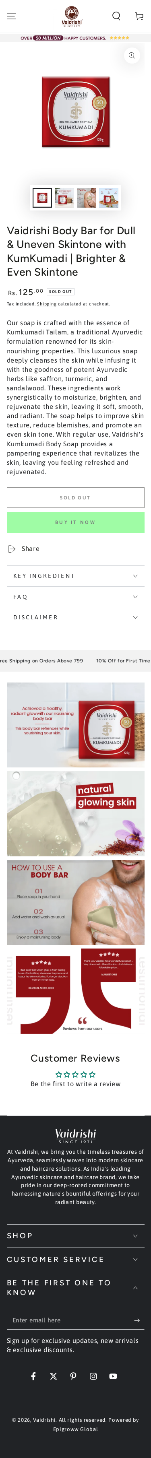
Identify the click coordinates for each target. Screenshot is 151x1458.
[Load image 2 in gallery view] (64, 198)
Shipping (46, 303)
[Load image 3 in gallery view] (86, 198)
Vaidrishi (44, 1420)
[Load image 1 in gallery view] (42, 198)
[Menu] (11, 16)
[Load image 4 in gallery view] (108, 198)
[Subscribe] (139, 1320)
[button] (116, 16)
